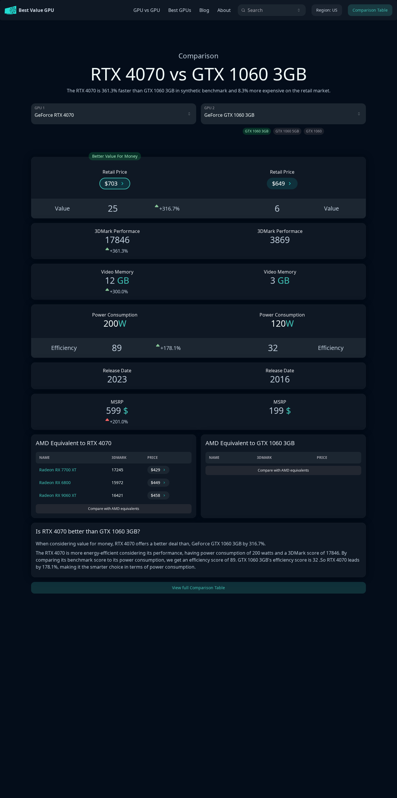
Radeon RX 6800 (55, 482)
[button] (114, 183)
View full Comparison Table (198, 587)
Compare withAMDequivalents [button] (113, 508)
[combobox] (272, 10)
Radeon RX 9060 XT (57, 495)
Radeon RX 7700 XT (57, 469)
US (326, 10)
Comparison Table (370, 10)
